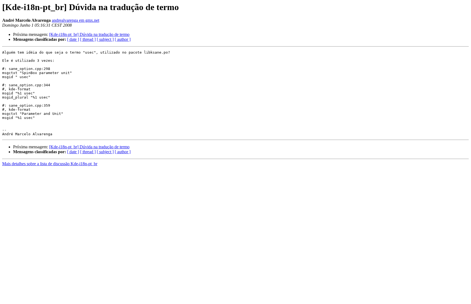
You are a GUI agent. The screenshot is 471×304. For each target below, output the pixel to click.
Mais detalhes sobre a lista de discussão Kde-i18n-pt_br (49, 163)
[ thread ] (88, 39)
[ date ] (73, 39)
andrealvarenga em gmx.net (75, 20)
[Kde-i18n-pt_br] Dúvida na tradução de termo (89, 34)
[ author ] (123, 39)
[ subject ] (105, 39)
